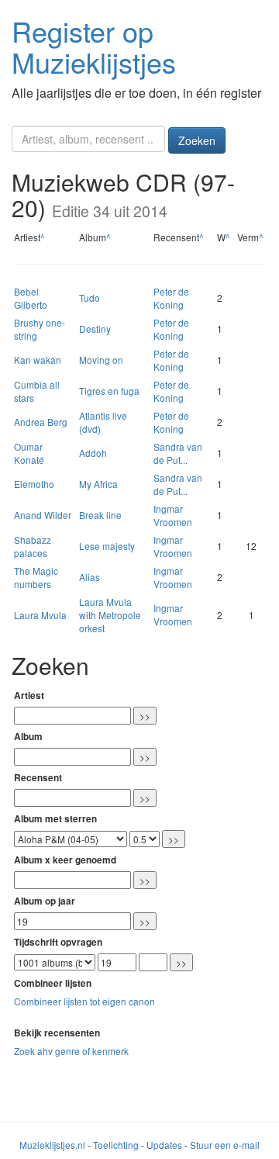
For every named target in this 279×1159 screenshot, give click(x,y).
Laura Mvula (40, 614)
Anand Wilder (42, 514)
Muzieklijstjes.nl (52, 1144)
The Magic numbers (36, 577)
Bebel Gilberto (30, 298)
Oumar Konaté (29, 453)
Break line (100, 514)
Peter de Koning (171, 298)
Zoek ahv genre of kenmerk (71, 1050)
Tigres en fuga (109, 390)
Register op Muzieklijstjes (94, 46)
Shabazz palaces (32, 546)
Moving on (101, 359)
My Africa (98, 483)
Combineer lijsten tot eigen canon (84, 1001)
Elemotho (34, 483)
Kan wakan (37, 359)
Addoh (93, 452)
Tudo (89, 297)
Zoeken (196, 140)
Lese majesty (107, 545)
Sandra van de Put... (177, 453)
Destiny (95, 328)
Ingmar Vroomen (172, 515)
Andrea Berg (40, 421)
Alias (89, 576)
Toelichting (116, 1144)
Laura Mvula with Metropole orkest (110, 615)
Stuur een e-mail (225, 1144)
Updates (164, 1144)
